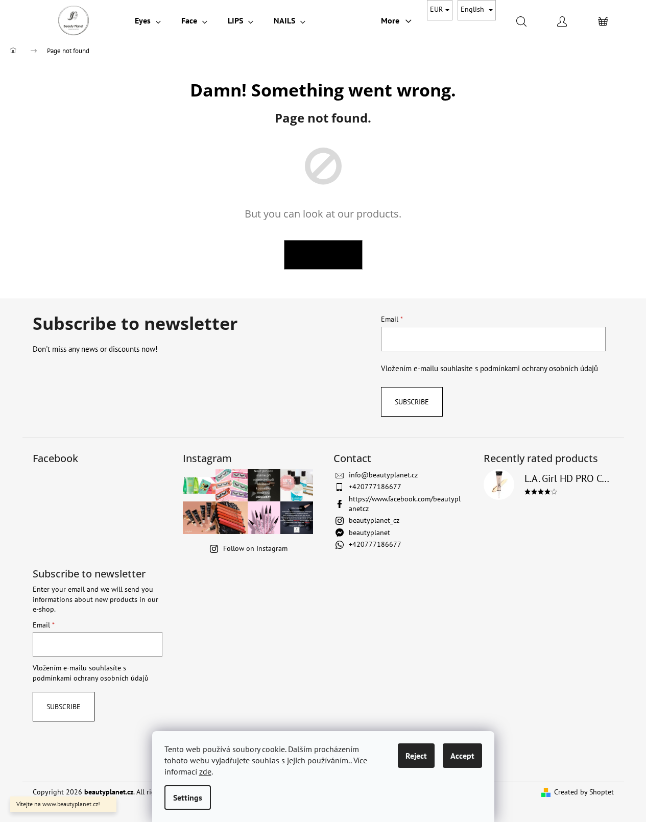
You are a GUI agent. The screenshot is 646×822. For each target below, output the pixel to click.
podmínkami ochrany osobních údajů (539, 368)
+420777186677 (375, 486)
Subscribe (412, 401)
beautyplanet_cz (374, 520)
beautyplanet (369, 532)
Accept (462, 756)
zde (205, 771)
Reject (416, 756)
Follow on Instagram (255, 548)
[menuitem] (148, 20)
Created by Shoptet (584, 791)
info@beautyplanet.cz (383, 474)
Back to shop (323, 254)
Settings (187, 797)
